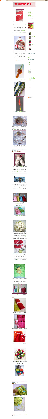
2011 (29, 63)
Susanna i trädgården (30, 56)
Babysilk (21, 167)
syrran (19, 236)
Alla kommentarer (30, 97)
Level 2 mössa (29, 12)
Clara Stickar (30, 43)
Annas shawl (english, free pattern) (31, 16)
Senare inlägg (13, 414)
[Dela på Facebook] (24, 111)
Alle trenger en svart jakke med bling (33, 33)
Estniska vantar (32, 40)
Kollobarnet (29, 57)
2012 (29, 62)
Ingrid (21, 79)
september (30, 68)
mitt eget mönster (21, 166)
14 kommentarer (20, 259)
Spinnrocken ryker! (14, 35)
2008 (29, 88)
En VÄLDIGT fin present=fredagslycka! (31, 77)
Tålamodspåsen (30, 39)
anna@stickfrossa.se (30, 8)
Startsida (20, 414)
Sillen (25, 235)
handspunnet (19, 60)
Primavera (17, 167)
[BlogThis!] (23, 32)
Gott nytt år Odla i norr (33, 36)
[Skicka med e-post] (22, 111)
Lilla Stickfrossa (23, 30)
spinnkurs (17, 79)
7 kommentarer (20, 215)
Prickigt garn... (14, 383)
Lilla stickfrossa (17, 203)
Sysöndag (13, 297)
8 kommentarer (20, 111)
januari (30, 87)
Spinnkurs (13, 63)
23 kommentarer (20, 188)
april (29, 73)
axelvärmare (16, 60)
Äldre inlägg (25, 414)
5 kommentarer (20, 294)
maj (29, 72)
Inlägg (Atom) (17, 415)
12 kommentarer (20, 171)
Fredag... (30, 80)
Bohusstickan (20, 168)
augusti (30, 69)
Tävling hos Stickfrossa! (15, 8)
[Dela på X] (24, 32)
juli (29, 70)
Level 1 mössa (29, 11)
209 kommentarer (21, 32)
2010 (29, 64)
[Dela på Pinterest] (25, 32)
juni (29, 71)
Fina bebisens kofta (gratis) (30, 18)
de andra (18, 312)
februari (30, 86)
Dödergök (30, 47)
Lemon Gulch (29, 54)
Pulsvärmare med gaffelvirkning (16, 151)
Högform (14, 129)
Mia (18, 329)
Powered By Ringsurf (32, 91)
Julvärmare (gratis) (29, 15)
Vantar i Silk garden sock (30, 13)
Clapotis (13, 175)
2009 (29, 65)
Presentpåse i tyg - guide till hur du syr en (33, 44)
